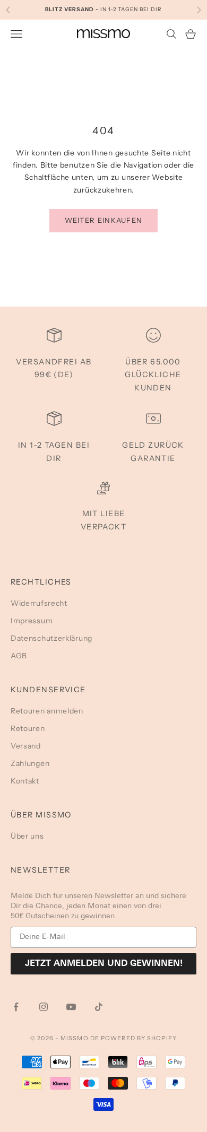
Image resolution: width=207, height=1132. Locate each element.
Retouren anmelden (47, 711)
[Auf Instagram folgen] (43, 1007)
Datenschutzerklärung (51, 638)
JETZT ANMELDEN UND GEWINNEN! (104, 964)
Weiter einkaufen (104, 220)
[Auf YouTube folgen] (71, 1007)
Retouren (28, 728)
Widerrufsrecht (39, 603)
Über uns (27, 836)
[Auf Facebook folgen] (16, 1007)
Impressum (32, 620)
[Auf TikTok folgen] (98, 1007)
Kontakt (25, 781)
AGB (19, 655)
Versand (26, 746)
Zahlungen (30, 763)
